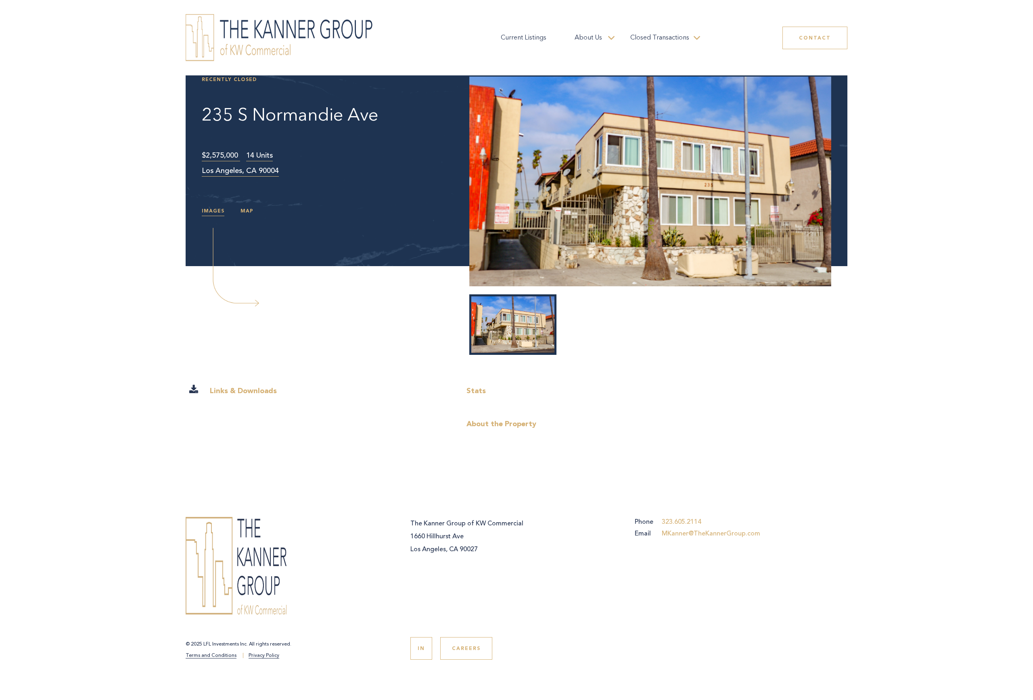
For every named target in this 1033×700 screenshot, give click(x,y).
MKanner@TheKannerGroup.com (711, 533)
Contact (815, 38)
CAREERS (466, 648)
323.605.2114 (681, 522)
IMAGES (213, 211)
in (421, 648)
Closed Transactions (659, 38)
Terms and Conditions (211, 655)
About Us (588, 38)
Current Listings (523, 38)
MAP (246, 211)
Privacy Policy (264, 655)
